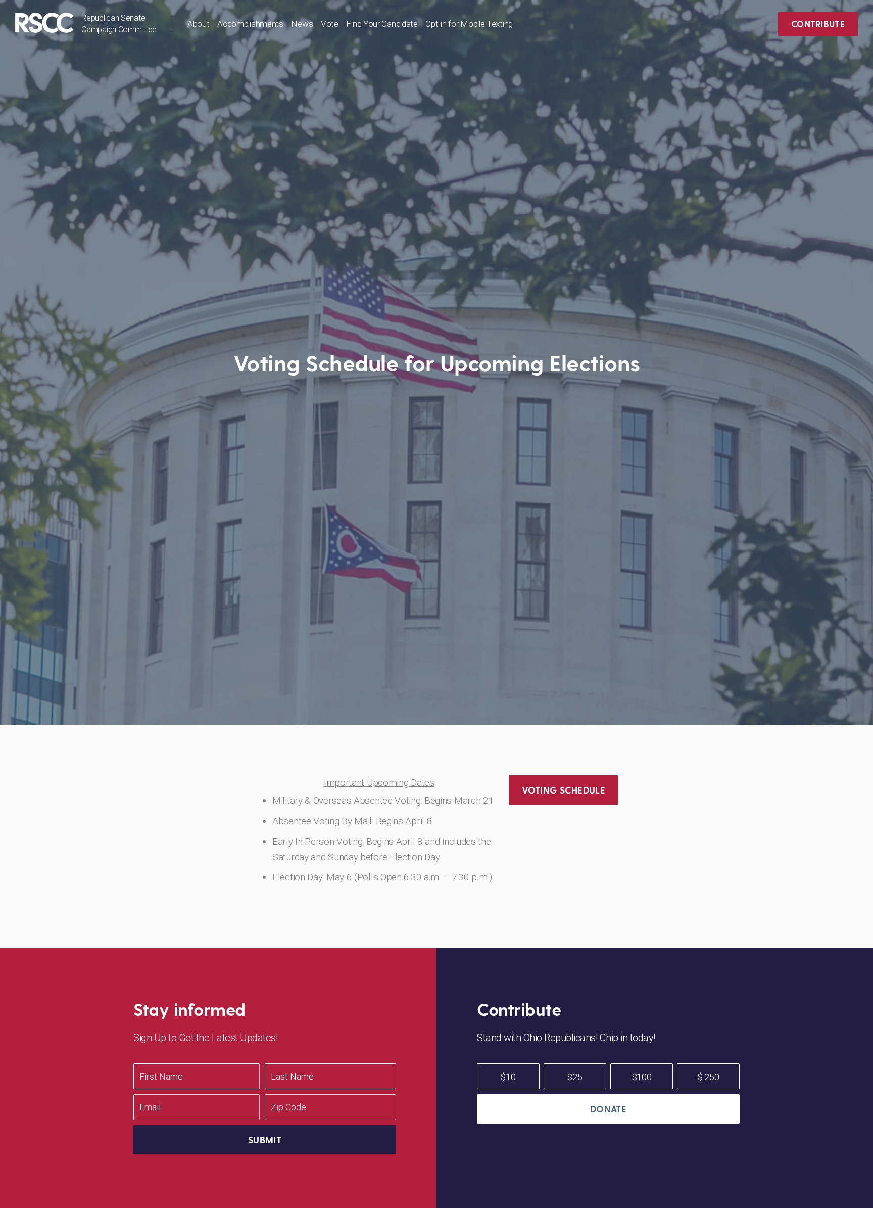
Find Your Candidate (381, 24)
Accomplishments (250, 24)
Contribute (818, 24)
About (198, 24)
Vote (329, 24)
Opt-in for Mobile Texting (469, 24)
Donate (608, 1108)
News (302, 24)
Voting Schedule (564, 789)
